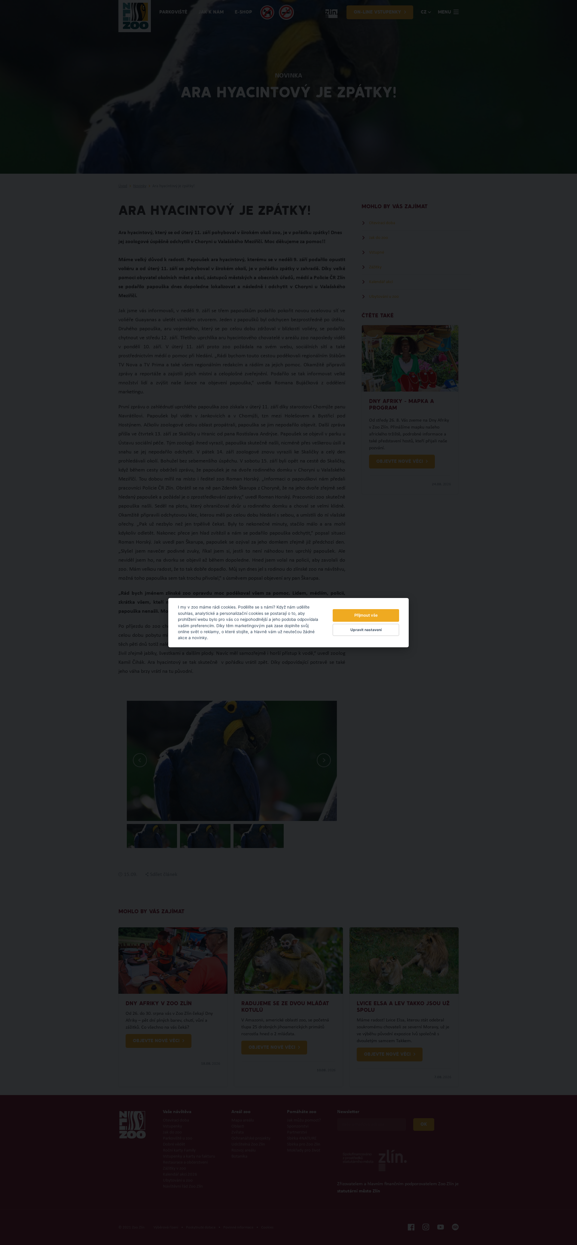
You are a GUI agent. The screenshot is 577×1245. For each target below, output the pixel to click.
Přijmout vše (366, 615)
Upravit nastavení (366, 629)
